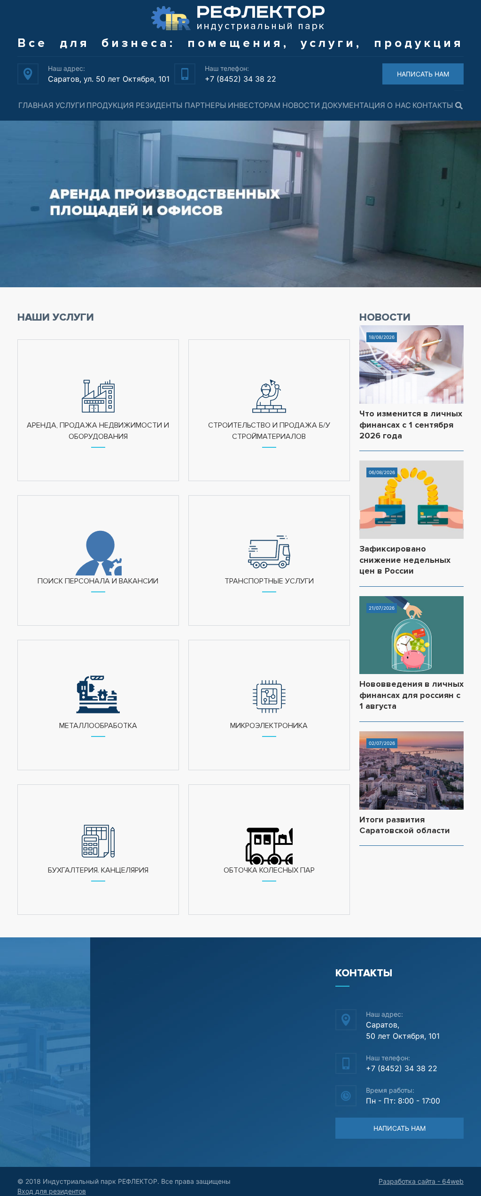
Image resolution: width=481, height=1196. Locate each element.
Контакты (432, 105)
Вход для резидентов (51, 1191)
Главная (36, 105)
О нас (399, 105)
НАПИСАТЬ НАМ (423, 74)
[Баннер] (240, 204)
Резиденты (159, 105)
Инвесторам (254, 105)
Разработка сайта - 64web (421, 1181)
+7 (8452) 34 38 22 (240, 79)
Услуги (70, 105)
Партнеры (205, 105)
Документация (353, 105)
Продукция (110, 105)
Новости (301, 105)
